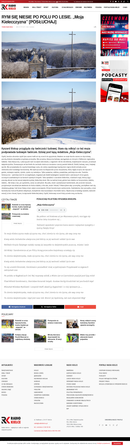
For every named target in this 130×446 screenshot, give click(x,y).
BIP (68, 409)
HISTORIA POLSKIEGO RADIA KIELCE (78, 387)
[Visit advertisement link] (114, 35)
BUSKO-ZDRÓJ (38, 373)
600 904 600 (56, 431)
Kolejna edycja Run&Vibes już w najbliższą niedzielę (22, 337)
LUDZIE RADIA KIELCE (73, 378)
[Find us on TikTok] (124, 1)
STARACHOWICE (39, 398)
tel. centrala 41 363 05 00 (42, 427)
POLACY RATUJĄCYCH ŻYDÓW (108, 378)
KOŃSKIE (37, 381)
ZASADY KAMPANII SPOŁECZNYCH (77, 406)
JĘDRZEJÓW (37, 376)
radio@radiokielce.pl (41, 423)
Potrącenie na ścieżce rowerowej (20, 215)
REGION (26, 7)
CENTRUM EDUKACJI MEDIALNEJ (109, 370)
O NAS (125, 7)
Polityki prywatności (103, 443)
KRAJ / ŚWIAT (36, 7)
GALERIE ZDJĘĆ (6, 389)
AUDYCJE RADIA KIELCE (74, 373)
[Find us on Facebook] (110, 1)
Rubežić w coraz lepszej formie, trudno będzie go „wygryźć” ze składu (21, 206)
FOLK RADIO (103, 373)
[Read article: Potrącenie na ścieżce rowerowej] (6, 216)
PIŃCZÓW (37, 389)
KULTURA (55, 7)
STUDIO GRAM (71, 384)
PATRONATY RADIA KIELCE (75, 381)
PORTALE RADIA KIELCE (111, 7)
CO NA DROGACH (67, 7)
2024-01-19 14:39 (20, 27)
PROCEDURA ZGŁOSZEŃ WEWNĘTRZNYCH (80, 395)
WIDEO (4, 392)
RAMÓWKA (70, 370)
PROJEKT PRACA (104, 381)
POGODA (99, 7)
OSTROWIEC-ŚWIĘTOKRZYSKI (43, 387)
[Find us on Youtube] (115, 1)
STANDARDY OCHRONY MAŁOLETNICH (78, 400)
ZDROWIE (78, 7)
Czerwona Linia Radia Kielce (43, 431)
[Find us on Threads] (121, 1)
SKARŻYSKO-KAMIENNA (41, 395)
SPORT (46, 7)
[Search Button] (127, 1)
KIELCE (36, 370)
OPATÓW (37, 384)
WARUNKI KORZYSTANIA (74, 403)
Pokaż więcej (18, 223)
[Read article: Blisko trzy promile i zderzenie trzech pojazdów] (73, 338)
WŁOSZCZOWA (38, 403)
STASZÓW (37, 400)
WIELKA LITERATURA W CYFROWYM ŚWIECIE (113, 384)
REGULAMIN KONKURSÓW (75, 398)
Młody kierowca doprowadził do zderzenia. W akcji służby (54, 338)
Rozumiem (117, 443)
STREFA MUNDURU (7, 387)
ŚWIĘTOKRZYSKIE (7, 370)
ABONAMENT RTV (72, 389)
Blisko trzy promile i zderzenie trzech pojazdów (87, 337)
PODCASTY (102, 376)
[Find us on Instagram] (113, 1)
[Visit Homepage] (9, 7)
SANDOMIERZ (38, 392)
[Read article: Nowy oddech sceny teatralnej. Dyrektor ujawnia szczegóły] (73, 323)
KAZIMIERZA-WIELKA (41, 378)
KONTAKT (70, 376)
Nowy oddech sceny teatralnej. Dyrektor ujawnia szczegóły (88, 322)
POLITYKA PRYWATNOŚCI (75, 392)
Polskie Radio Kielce (7, 27)
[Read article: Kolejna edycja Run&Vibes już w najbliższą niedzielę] (8, 338)
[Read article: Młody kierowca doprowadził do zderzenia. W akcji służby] (40, 338)
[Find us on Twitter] (118, 1)
